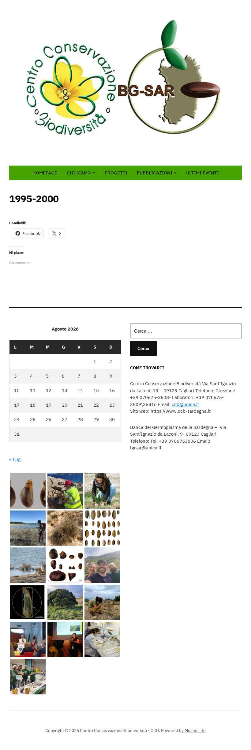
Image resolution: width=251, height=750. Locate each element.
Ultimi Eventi (202, 173)
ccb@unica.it (185, 404)
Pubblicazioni (154, 173)
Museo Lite (195, 730)
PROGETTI (116, 173)
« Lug (15, 459)
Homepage (44, 173)
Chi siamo (79, 173)
